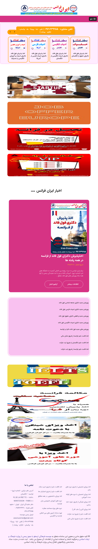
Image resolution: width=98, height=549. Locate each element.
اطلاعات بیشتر (73, 284)
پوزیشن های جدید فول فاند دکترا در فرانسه (74, 329)
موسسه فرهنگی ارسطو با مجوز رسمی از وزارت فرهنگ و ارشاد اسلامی (48, 538)
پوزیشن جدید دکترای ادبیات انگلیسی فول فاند (73, 322)
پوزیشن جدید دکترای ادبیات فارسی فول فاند (74, 309)
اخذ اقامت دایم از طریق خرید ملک (50, 487)
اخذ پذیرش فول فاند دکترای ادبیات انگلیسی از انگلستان (59, 56)
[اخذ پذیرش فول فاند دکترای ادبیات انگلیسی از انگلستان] (59, 44)
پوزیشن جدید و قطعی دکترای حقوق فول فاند (74, 316)
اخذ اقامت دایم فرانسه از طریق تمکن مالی (75, 336)
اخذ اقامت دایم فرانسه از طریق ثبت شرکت (75, 349)
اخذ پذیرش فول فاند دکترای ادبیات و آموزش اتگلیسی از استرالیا (18, 56)
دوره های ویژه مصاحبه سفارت (52, 508)
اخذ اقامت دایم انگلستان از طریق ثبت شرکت (74, 342)
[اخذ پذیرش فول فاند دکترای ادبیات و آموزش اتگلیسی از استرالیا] (17, 44)
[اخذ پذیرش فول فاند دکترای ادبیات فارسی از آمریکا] (38, 44)
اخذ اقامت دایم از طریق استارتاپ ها (50, 491)
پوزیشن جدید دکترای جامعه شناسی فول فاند (74, 303)
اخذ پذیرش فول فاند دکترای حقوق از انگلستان (80, 54)
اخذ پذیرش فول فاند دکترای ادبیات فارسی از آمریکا (38, 56)
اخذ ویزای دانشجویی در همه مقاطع (50, 496)
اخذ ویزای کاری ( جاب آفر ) (81, 509)
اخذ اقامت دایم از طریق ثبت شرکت (79, 514)
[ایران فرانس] (49, 9)
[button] (93, 19)
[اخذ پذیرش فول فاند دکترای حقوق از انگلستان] (80, 44)
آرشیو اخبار (53, 284)
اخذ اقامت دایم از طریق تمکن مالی (79, 518)
